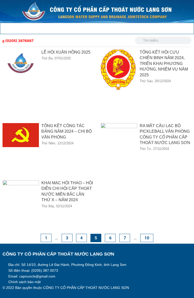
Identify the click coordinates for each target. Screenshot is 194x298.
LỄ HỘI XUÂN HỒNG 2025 (65, 52)
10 (148, 237)
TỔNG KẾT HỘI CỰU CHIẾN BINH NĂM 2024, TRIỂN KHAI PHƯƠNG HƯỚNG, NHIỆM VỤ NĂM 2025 (164, 63)
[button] (3, 27)
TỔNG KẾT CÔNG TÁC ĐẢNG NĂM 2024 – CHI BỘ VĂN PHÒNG (66, 131)
